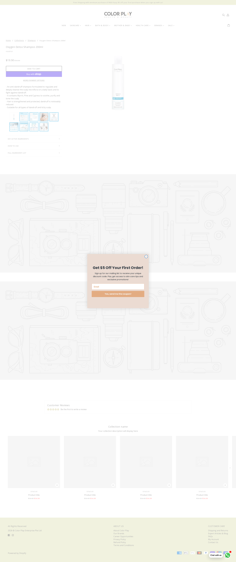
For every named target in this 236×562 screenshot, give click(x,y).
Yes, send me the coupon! (118, 294)
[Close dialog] (146, 256)
